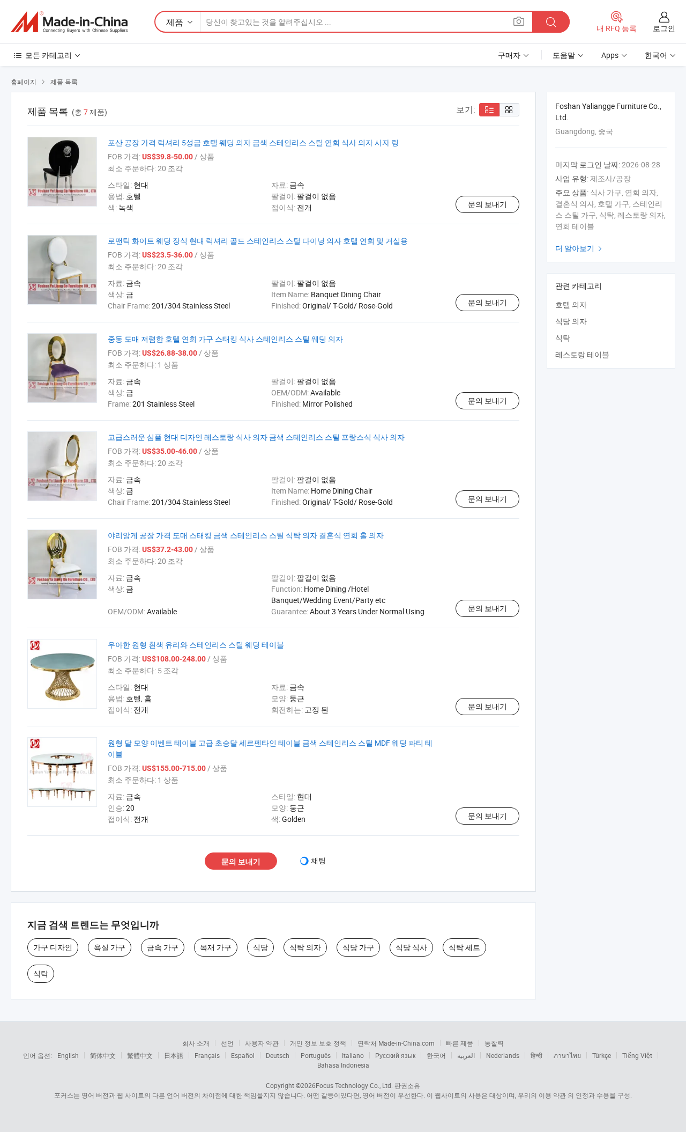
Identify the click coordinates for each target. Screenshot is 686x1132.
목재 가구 (216, 947)
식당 (260, 947)
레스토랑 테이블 (582, 354)
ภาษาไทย (567, 1055)
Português (316, 1055)
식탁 (40, 973)
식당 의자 (571, 321)
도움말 (564, 55)
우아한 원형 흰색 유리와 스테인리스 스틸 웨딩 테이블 (196, 644)
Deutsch (277, 1055)
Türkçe (601, 1055)
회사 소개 (196, 1043)
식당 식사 (411, 947)
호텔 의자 (571, 304)
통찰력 (494, 1043)
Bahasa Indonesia (343, 1065)
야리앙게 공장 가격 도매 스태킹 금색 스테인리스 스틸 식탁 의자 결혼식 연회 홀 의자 (246, 535)
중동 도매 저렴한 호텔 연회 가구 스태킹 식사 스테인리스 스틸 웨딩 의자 (225, 339)
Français (207, 1055)
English (68, 1055)
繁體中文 (140, 1055)
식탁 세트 (464, 947)
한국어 (436, 1055)
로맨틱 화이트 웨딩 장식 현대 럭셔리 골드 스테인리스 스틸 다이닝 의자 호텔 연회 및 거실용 (258, 241)
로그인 (664, 28)
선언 (227, 1043)
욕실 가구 (109, 947)
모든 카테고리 (48, 55)
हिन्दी (536, 1055)
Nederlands (502, 1055)
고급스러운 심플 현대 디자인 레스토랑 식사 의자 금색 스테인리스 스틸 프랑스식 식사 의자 (256, 437)
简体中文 (103, 1055)
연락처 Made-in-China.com (396, 1043)
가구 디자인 (52, 947)
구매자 (509, 55)
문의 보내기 (487, 204)
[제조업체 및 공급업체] (69, 22)
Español (243, 1055)
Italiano (353, 1055)
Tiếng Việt (637, 1055)
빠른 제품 (459, 1043)
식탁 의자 (305, 947)
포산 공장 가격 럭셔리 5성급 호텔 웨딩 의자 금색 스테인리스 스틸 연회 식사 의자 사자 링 (253, 142)
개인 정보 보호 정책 (318, 1043)
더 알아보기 (580, 248)
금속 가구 (162, 947)
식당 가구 (358, 947)
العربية (466, 1055)
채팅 (318, 860)
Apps (609, 55)
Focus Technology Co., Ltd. (354, 1085)
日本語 (173, 1055)
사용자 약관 (262, 1043)
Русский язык (395, 1055)
